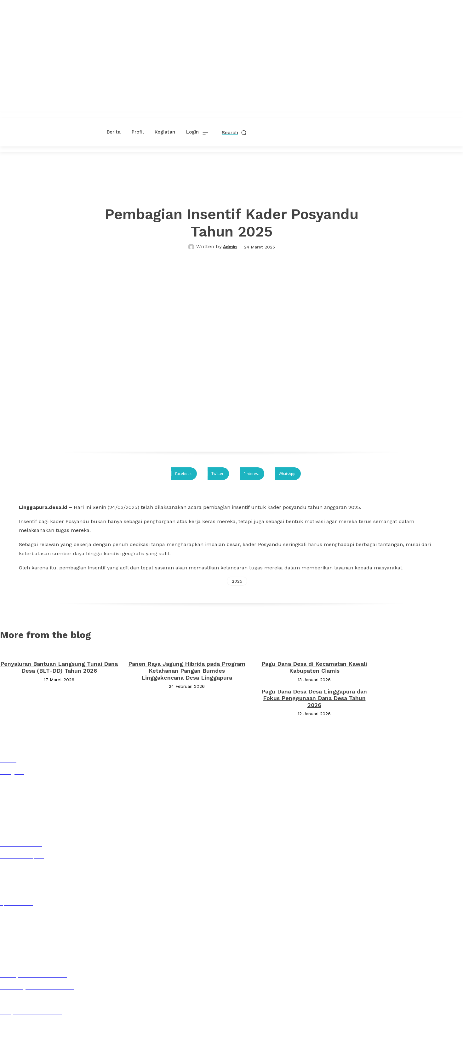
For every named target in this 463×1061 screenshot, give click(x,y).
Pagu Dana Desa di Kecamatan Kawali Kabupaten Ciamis (314, 667)
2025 (237, 581)
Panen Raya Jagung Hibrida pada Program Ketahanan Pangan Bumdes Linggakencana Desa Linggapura (186, 670)
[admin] (192, 247)
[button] (234, 132)
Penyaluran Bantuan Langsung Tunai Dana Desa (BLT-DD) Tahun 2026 (59, 667)
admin (230, 246)
